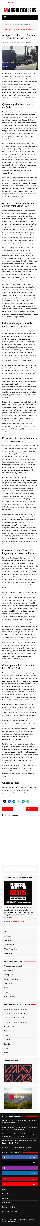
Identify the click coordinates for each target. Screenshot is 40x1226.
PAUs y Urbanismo (10, 949)
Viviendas (7, 936)
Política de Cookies (8, 1207)
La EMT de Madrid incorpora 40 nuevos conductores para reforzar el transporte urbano (19, 1128)
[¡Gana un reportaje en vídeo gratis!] (18, 893)
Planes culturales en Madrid (13, 966)
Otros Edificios (9, 944)
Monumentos (8, 970)
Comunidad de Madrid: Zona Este (15, 1018)
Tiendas (6, 988)
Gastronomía (8, 983)
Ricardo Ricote (8, 42)
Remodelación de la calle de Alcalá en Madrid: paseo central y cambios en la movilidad (19, 1135)
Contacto (5, 1198)
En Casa (7, 992)
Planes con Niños (10, 996)
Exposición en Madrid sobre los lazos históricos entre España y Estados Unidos (19, 1142)
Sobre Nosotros (7, 1194)
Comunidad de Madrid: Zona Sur (15, 1013)
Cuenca (6, 1035)
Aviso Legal (6, 1202)
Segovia (7, 1044)
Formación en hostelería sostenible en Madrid (17, 1147)
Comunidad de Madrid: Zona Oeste (15, 1022)
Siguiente (31, 809)
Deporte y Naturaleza (11, 979)
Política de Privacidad (9, 1211)
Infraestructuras (9, 953)
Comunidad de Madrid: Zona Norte (15, 1009)
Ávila (5, 1031)
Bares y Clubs (8, 975)
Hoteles (28, 42)
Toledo (6, 1053)
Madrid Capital (9, 1026)
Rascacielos (8, 940)
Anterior (8, 809)
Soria (6, 1048)
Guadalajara (8, 1039)
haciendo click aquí (17, 921)
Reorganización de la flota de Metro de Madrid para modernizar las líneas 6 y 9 (19, 1122)
